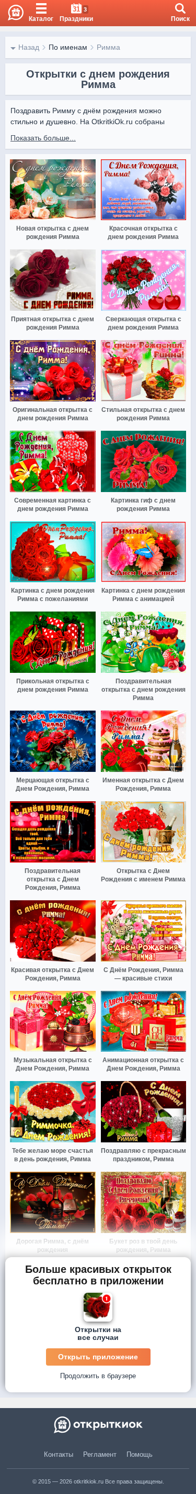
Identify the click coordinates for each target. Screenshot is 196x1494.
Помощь (139, 1454)
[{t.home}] (98, 1424)
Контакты (58, 1454)
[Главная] (12, 13)
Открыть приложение (98, 1357)
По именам (68, 47)
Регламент (100, 1454)
